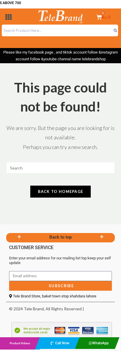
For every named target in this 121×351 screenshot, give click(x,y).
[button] (8, 18)
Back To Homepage (60, 191)
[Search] (115, 30)
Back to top (60, 237)
